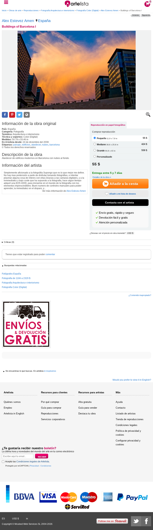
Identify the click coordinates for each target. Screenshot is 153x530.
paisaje (17, 144)
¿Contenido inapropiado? (140, 295)
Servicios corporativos (53, 419)
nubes (45, 144)
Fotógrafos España (11, 273)
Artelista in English (14, 413)
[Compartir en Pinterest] (12, 115)
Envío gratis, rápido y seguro (116, 212)
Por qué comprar (50, 402)
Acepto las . (27, 461)
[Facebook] (146, 521)
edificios (26, 144)
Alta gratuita (84, 402)
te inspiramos (50, 371)
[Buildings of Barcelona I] (76, 70)
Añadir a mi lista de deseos (122, 194)
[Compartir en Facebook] (5, 115)
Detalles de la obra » (102, 177)
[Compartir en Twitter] (19, 115)
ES (3, 518)
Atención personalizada (113, 222)
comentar (50, 254)
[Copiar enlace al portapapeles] (27, 115)
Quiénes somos (12, 402)
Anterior (135, 15)
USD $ (130, 233)
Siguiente (146, 15)
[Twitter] (136, 521)
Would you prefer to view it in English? (132, 380)
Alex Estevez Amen (109, 10)
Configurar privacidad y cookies (128, 442)
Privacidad (34, 466)
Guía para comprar (51, 407)
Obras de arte (15, 10)
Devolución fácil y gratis (113, 217)
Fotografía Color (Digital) (87, 10)
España (44, 21)
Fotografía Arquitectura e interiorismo (57, 10)
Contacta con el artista (119, 202)
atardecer (36, 144)
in (27, 518)
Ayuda (119, 402)
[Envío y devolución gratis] (26, 324)
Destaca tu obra (87, 413)
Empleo (8, 407)
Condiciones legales (126, 425)
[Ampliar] (148, 116)
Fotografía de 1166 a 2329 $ (16, 278)
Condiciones (45, 466)
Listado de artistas (126, 413)
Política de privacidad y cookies (128, 432)
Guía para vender (87, 407)
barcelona (54, 144)
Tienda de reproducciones (129, 419)
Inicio (4, 10)
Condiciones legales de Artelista (32, 461)
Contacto (120, 407)
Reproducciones (31, 10)
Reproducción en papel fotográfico (108, 125)
